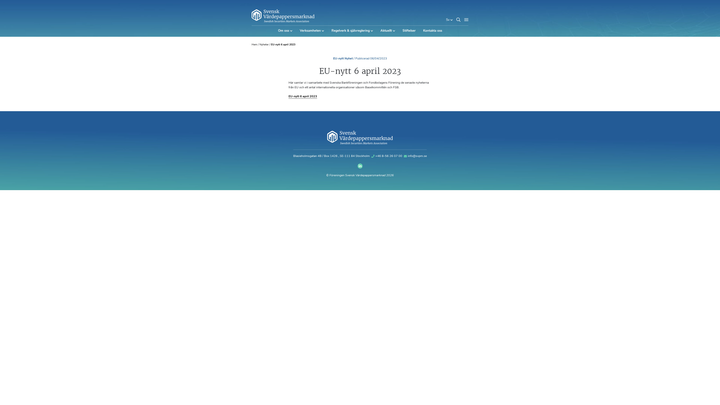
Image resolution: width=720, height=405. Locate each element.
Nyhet (349, 58)
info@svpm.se (417, 156)
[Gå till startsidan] (283, 15)
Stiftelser (409, 30)
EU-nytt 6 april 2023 (303, 96)
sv (448, 20)
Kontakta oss (432, 30)
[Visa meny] (466, 19)
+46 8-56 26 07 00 (389, 156)
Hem (254, 44)
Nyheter (264, 44)
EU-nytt (338, 58)
